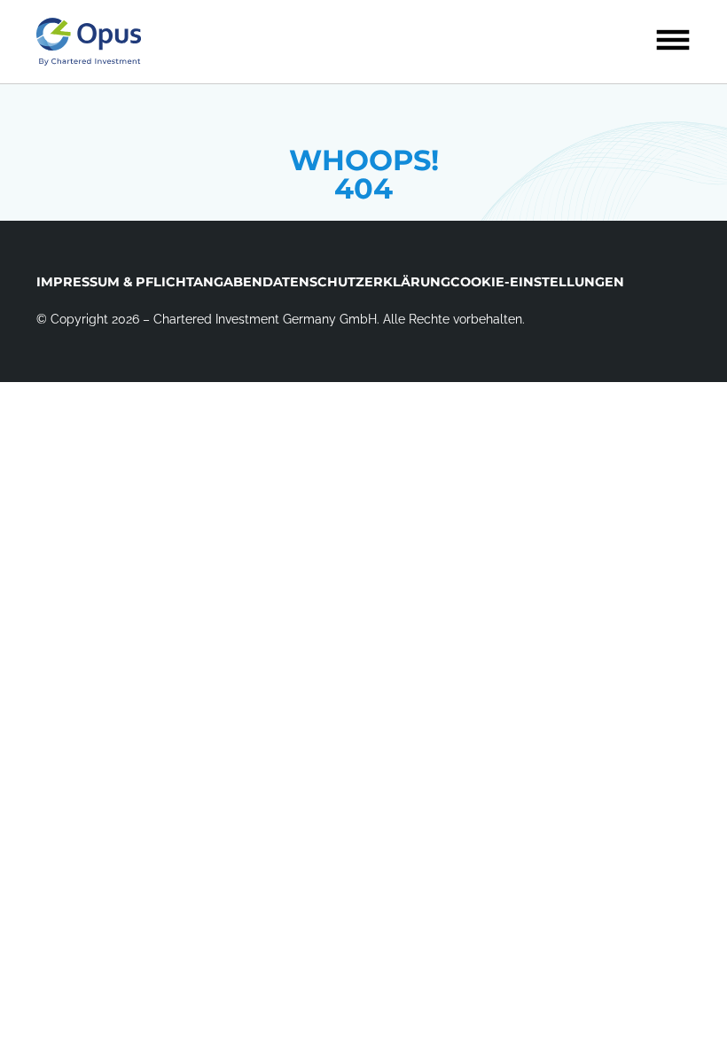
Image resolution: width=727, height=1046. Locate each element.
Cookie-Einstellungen (537, 282)
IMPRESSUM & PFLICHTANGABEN (149, 282)
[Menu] (673, 40)
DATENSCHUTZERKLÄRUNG (356, 282)
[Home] (88, 42)
